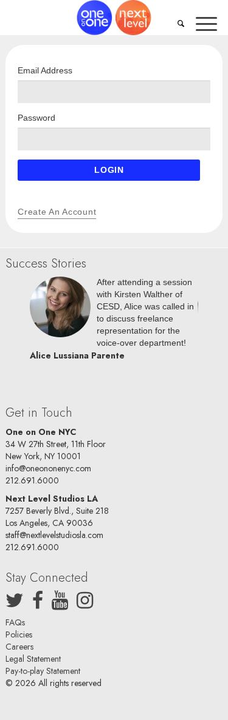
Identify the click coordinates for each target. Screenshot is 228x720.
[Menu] (206, 24)
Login (109, 170)
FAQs (15, 622)
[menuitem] (181, 24)
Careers (19, 647)
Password (36, 118)
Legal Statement (33, 659)
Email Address (45, 70)
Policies (18, 634)
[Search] (181, 24)
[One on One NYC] (113, 17)
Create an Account (57, 212)
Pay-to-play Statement (42, 671)
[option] (114, 322)
